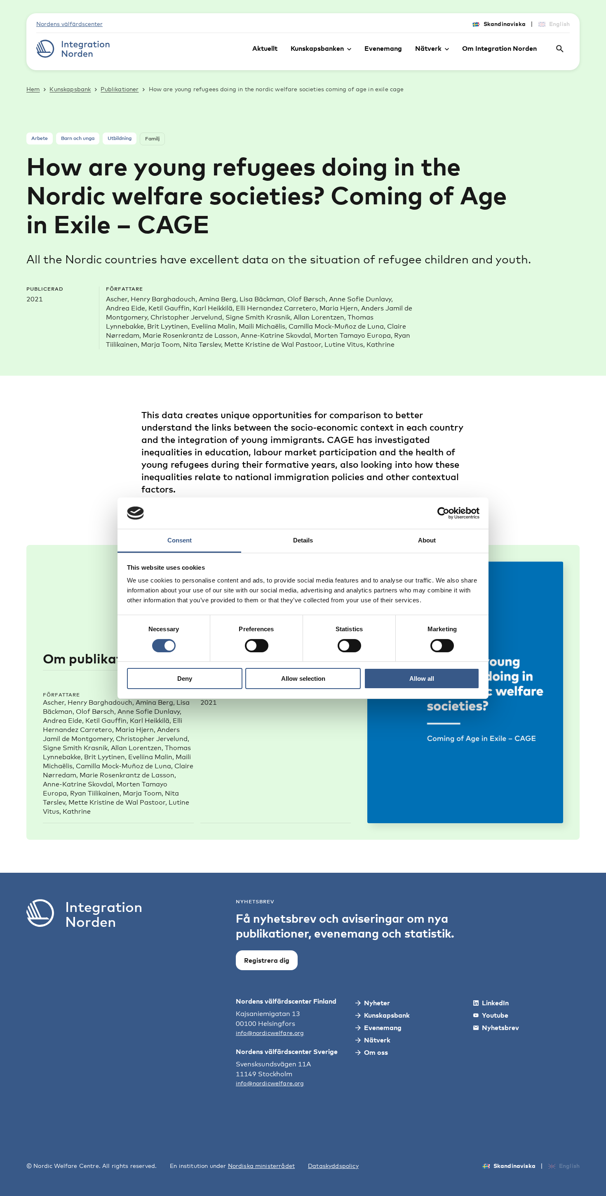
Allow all (421, 678)
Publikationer (120, 88)
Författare (61, 695)
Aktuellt (264, 48)
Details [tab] (303, 540)
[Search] (560, 49)
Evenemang (383, 48)
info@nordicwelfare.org (270, 1032)
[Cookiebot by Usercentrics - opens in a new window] (443, 513)
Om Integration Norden (499, 48)
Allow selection (303, 678)
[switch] (256, 645)
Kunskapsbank (70, 88)
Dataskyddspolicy (333, 1165)
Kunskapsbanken (317, 48)
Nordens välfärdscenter (69, 23)
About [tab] (427, 540)
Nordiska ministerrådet (261, 1165)
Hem (33, 88)
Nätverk (428, 48)
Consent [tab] (179, 540)
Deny (184, 678)
